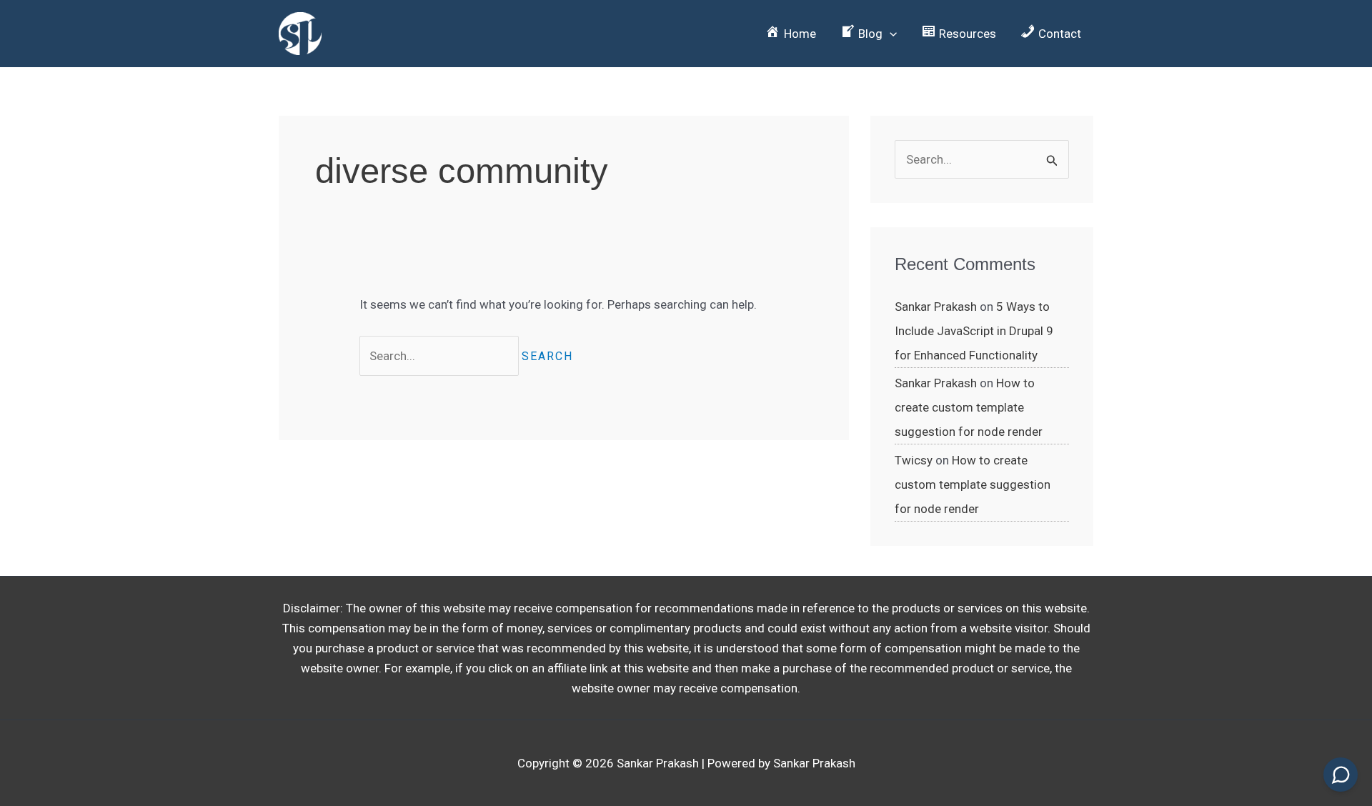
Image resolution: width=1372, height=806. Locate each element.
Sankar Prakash (936, 306)
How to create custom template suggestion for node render (969, 407)
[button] (868, 34)
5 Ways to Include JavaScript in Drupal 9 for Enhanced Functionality (974, 330)
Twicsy (914, 460)
